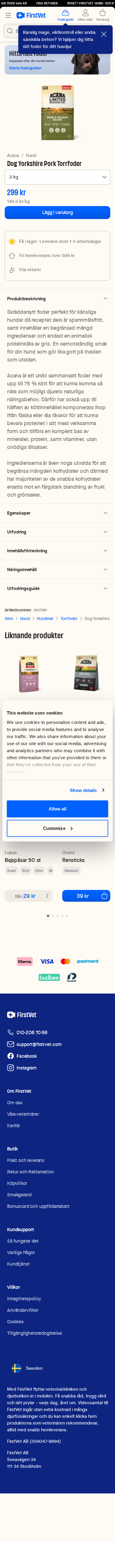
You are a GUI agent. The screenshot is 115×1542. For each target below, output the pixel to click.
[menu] (8, 15)
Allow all (58, 808)
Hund (31, 155)
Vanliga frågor (21, 1252)
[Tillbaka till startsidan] (31, 15)
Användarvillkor (22, 1310)
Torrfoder (69, 618)
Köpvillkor (17, 1183)
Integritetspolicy (24, 1299)
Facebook (27, 1056)
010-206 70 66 (32, 1032)
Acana (13, 155)
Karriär (13, 1125)
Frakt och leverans (25, 1160)
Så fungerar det (23, 1241)
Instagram (27, 1068)
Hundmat (45, 618)
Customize (54, 827)
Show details (83, 789)
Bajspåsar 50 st (23, 860)
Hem (9, 618)
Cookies (15, 1322)
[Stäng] (103, 34)
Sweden (34, 1368)
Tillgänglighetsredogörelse (34, 1333)
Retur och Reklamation (30, 1172)
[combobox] (57, 177)
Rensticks (73, 860)
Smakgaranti (19, 1195)
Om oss (14, 1103)
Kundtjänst (18, 1264)
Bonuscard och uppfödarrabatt (38, 1206)
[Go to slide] (48, 915)
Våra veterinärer (23, 1114)
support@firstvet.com (39, 1044)
